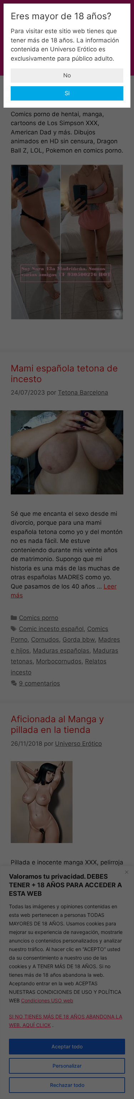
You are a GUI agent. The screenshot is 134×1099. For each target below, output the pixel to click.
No (67, 75)
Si (67, 93)
